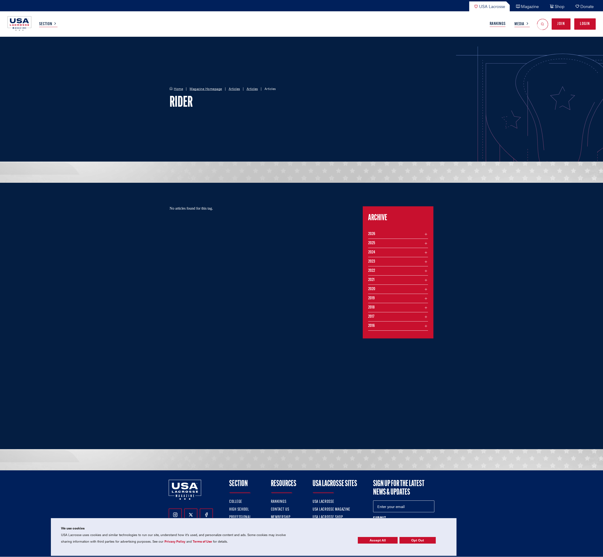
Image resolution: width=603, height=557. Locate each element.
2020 (371, 289)
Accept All (378, 540)
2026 (371, 234)
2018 (371, 307)
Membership (280, 517)
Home (178, 89)
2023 (371, 262)
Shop (559, 6)
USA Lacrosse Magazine (331, 510)
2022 (371, 271)
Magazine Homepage (206, 89)
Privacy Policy (174, 541)
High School (239, 510)
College (235, 502)
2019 (371, 298)
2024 (371, 252)
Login (585, 24)
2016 (371, 326)
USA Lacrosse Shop (328, 517)
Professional (240, 517)
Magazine (530, 6)
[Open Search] (542, 24)
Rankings (498, 24)
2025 (371, 243)
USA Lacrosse (492, 6)
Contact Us (280, 510)
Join (561, 24)
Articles (234, 89)
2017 (371, 317)
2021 (371, 280)
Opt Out (417, 540)
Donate (587, 6)
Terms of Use (202, 541)
